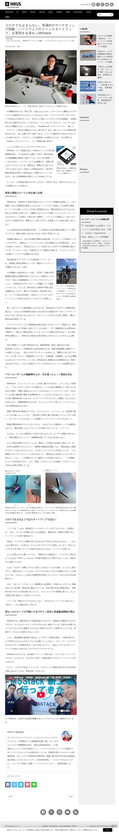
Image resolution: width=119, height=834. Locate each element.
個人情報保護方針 (65, 826)
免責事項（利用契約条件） (50, 826)
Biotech (32, 12)
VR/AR (24, 12)
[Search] (111, 14)
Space (50, 12)
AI (17, 12)
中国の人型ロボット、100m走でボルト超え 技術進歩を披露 (105, 86)
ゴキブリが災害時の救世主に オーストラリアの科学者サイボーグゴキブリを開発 (104, 41)
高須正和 (19, 732)
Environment (78, 12)
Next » (71, 796)
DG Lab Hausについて (12, 826)
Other (8, 17)
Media (68, 12)
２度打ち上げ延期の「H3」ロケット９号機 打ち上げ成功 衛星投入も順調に (105, 72)
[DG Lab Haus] (13, 4)
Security (42, 12)
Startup (88, 12)
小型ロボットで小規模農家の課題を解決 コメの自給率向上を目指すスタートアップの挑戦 (105, 56)
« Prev (10, 796)
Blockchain (9, 12)
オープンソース (13, 776)
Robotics (59, 12)
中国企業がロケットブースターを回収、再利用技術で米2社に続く (104, 99)
